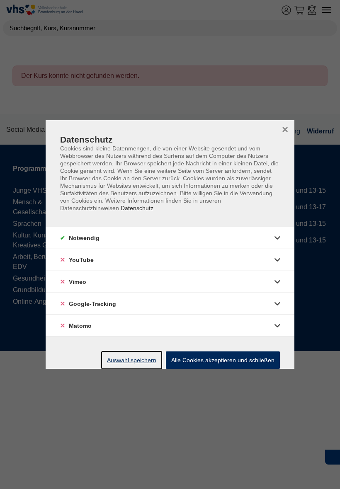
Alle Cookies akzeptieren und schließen (222, 360)
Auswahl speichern (131, 360)
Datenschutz (137, 208)
